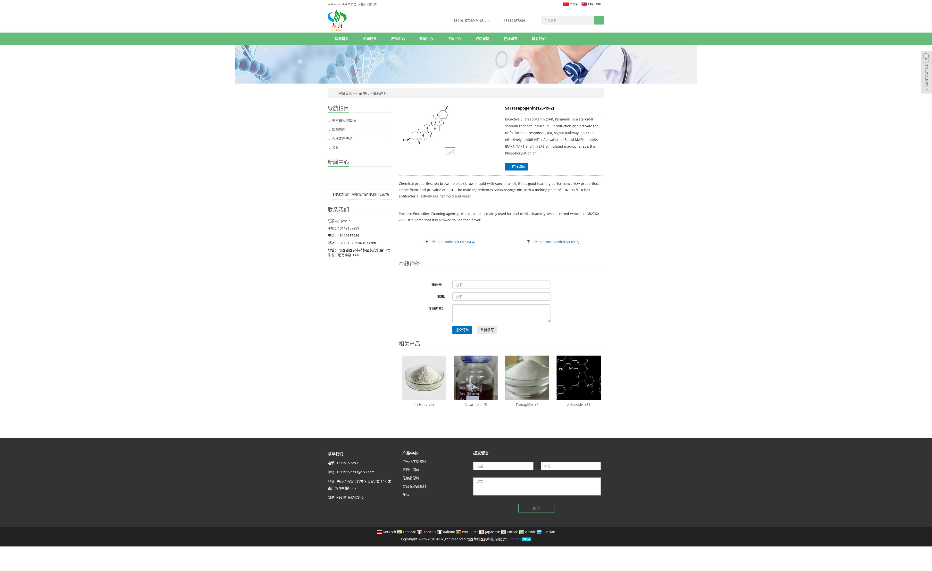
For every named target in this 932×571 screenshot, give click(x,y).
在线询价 (518, 166)
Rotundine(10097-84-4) (456, 241)
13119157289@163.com (472, 20)
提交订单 (462, 329)
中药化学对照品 (414, 461)
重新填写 (487, 329)
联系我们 (539, 38)
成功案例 (482, 38)
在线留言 (510, 38)
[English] (591, 4)
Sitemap (515, 539)
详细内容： (436, 308)
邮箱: (441, 296)
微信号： (438, 284)
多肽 (335, 147)
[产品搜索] (599, 20)
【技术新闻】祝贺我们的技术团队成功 (360, 194)
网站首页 (342, 38)
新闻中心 (426, 38)
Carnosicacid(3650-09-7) (559, 241)
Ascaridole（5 (476, 404)
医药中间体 (410, 469)
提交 (536, 508)
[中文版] (570, 4)
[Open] (926, 73)
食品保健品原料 (414, 486)
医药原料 (379, 93)
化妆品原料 (410, 478)
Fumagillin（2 (527, 404)
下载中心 (454, 38)
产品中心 (398, 38)
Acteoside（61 (578, 404)
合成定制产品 (342, 138)
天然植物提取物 (344, 120)
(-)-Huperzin (424, 404)
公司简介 (370, 38)
